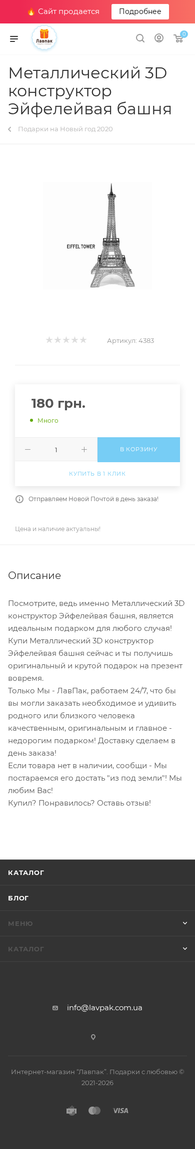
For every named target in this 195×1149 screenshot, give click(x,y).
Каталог (26, 872)
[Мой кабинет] (159, 39)
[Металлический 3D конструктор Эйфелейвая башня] (97, 235)
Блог (18, 898)
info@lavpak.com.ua (104, 1007)
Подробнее (140, 11)
